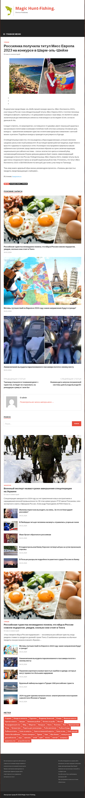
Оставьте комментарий (12, 54)
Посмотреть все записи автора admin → (37, 402)
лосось (47, 737)
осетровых (64, 737)
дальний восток (10, 737)
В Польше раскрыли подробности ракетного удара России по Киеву (49, 559)
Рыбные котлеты (11, 731)
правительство (10, 741)
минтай (55, 737)
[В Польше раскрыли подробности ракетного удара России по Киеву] (11, 567)
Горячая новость (11, 721)
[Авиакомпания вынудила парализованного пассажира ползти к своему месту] (42, 364)
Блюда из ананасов (20, 718)
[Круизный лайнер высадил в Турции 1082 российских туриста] (11, 691)
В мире (58, 718)
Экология (7, 485)
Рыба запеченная (50, 728)
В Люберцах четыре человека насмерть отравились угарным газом (49, 522)
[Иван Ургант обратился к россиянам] (11, 542)
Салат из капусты (25, 731)
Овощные (41, 725)
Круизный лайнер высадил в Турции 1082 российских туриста (46, 683)
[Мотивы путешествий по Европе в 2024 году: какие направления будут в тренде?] (42, 305)
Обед (24, 725)
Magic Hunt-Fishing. (35, 8)
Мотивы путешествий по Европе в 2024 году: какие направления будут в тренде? (40, 308)
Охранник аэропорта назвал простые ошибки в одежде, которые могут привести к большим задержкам (47, 672)
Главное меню (13, 34)
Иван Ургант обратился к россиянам (35, 534)
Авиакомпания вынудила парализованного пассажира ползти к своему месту (39, 367)
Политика (57, 725)
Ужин (46, 734)
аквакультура (66, 734)
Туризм (6, 42)
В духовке (33, 718)
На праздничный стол (12, 725)
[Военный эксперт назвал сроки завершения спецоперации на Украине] (42, 483)
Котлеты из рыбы (49, 721)
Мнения (60, 721)
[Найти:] (42, 423)
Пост (64, 725)
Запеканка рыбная (33, 721)
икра (20, 737)
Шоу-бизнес (54, 734)
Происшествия (74, 725)
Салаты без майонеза (12, 734)
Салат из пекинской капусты (44, 731)
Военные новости (70, 718)
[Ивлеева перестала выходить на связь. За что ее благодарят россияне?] (11, 517)
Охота (49, 725)
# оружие (8, 718)
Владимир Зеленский (46, 718)
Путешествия (15, 184)
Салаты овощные (28, 734)
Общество (32, 725)
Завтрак (22, 721)
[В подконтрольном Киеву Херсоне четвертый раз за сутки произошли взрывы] (11, 555)
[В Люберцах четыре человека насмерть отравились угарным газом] (11, 530)
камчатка (27, 737)
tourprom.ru (16, 176)
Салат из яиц (60, 731)
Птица (7, 728)
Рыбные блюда (64, 728)
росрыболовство (24, 741)
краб (41, 737)
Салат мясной (72, 731)
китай (35, 737)
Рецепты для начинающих (32, 728)
